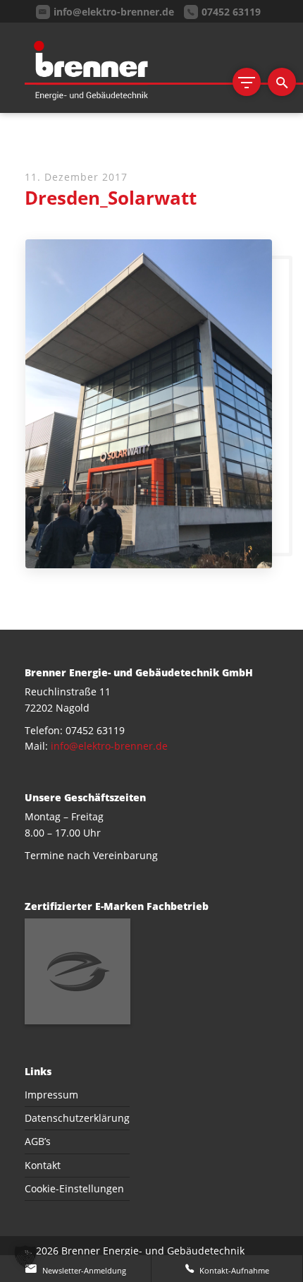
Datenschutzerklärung (77, 1118)
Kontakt (43, 1165)
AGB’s (38, 1141)
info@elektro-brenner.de (109, 746)
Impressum (51, 1094)
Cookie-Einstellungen (74, 1188)
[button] (25, 1256)
